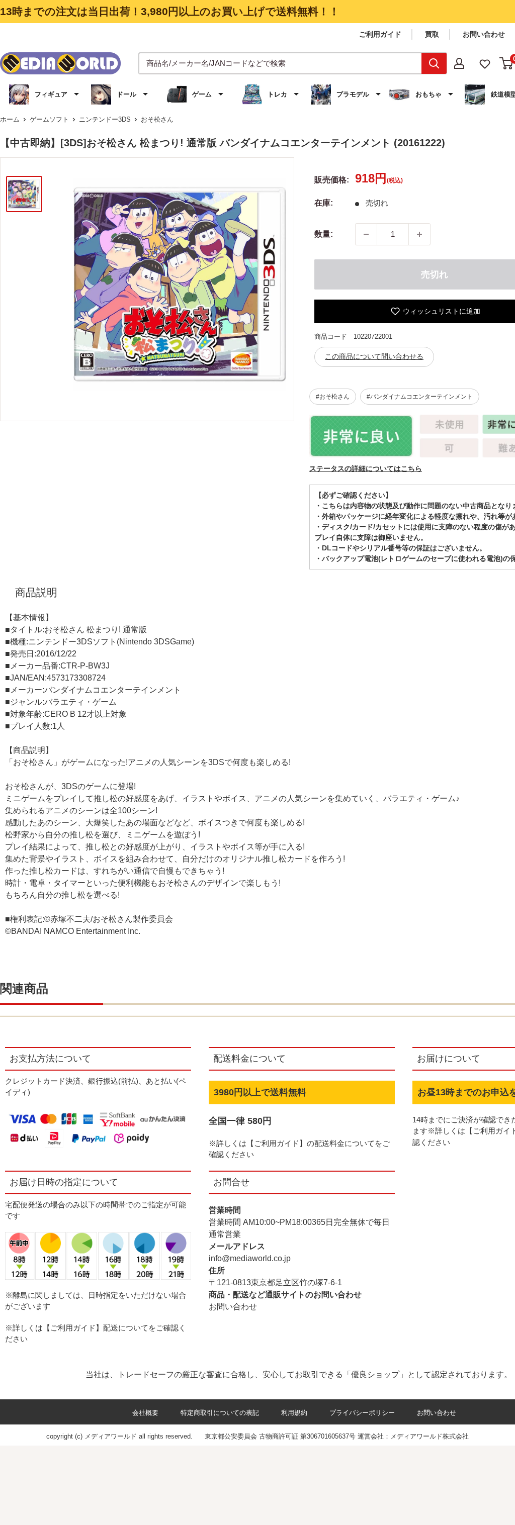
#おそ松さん (333, 396)
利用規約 (294, 1412)
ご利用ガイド (380, 34)
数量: (323, 234)
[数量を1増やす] (419, 234)
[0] (506, 63)
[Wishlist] (485, 63)
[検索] (434, 63)
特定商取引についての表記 (220, 1412)
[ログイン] (459, 63)
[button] (45, 94)
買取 (432, 34)
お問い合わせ (484, 34)
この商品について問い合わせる (374, 356)
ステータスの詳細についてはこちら (365, 468)
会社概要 (145, 1412)
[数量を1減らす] (366, 234)
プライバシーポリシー (362, 1412)
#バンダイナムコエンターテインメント (420, 396)
